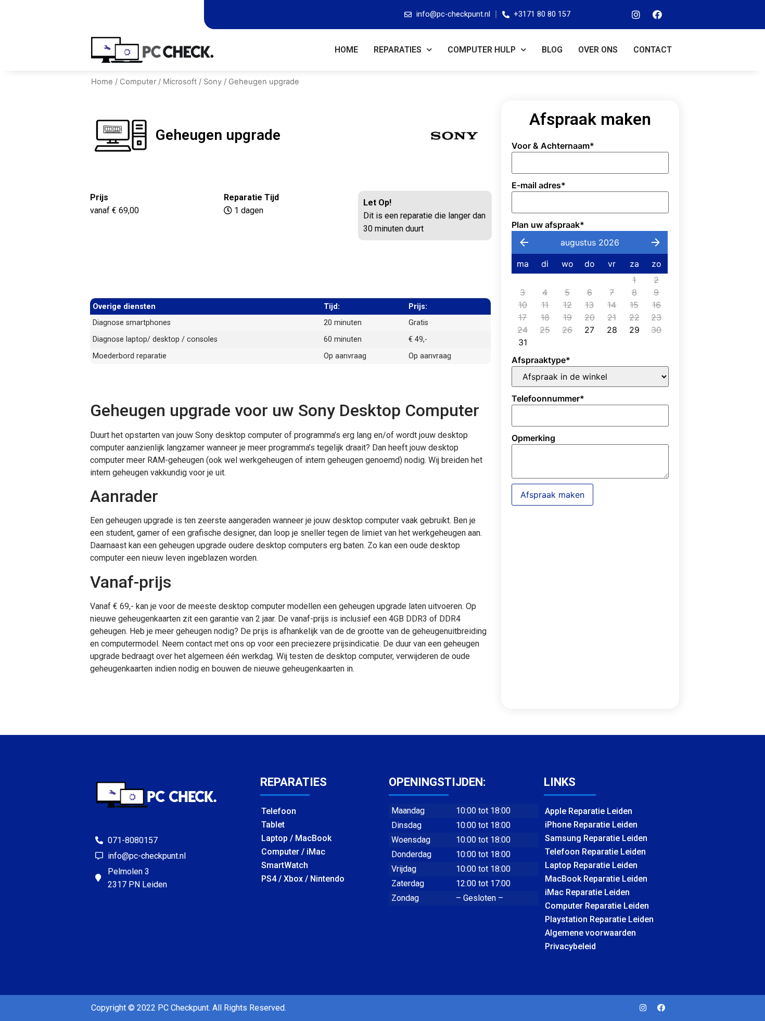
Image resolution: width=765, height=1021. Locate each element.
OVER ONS (598, 50)
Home (346, 50)
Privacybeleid (570, 946)
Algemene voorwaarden (590, 933)
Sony (212, 81)
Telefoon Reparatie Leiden (595, 852)
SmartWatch (284, 865)
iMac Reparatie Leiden (587, 892)
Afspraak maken (552, 494)
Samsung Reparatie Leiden (596, 838)
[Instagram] (636, 14)
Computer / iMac (293, 852)
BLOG (552, 50)
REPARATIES (398, 50)
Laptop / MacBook (296, 838)
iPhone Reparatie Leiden (591, 825)
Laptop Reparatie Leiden (591, 865)
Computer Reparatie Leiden (597, 906)
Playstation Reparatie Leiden (599, 919)
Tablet (273, 825)
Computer (138, 81)
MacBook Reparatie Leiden (596, 879)
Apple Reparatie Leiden (588, 811)
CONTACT (652, 50)
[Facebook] (657, 14)
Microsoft (180, 81)
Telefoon (278, 811)
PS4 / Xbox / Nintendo (303, 879)
